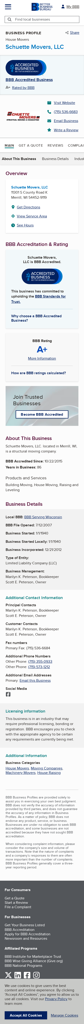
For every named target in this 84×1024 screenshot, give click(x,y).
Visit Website (64, 103)
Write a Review (66, 130)
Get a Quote (31, 145)
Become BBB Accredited (42, 414)
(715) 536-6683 (66, 112)
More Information (42, 358)
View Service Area (32, 216)
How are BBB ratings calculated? (38, 373)
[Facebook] (8, 695)
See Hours (25, 225)
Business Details (55, 158)
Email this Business (35, 680)
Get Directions (28, 207)
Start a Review (16, 902)
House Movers (17, 768)
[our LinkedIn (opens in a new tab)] (17, 977)
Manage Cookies (64, 1015)
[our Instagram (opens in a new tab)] (36, 977)
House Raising (49, 772)
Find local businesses (32, 19)
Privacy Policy (56, 999)
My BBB (72, 6)
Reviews (55, 145)
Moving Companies (46, 768)
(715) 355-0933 (40, 661)
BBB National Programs (23, 965)
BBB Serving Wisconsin (43, 517)
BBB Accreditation (20, 929)
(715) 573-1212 (39, 666)
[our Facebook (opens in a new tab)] (27, 977)
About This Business (19, 158)
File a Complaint (18, 907)
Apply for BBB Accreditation (27, 934)
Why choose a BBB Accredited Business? (36, 318)
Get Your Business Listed (25, 925)
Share (74, 33)
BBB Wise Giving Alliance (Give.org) (34, 961)
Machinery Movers (20, 772)
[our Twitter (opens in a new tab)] (8, 977)
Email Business (66, 121)
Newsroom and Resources (26, 938)
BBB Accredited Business (29, 79)
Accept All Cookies (26, 1015)
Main (9, 145)
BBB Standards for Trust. (38, 299)
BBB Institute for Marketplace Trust (33, 956)
